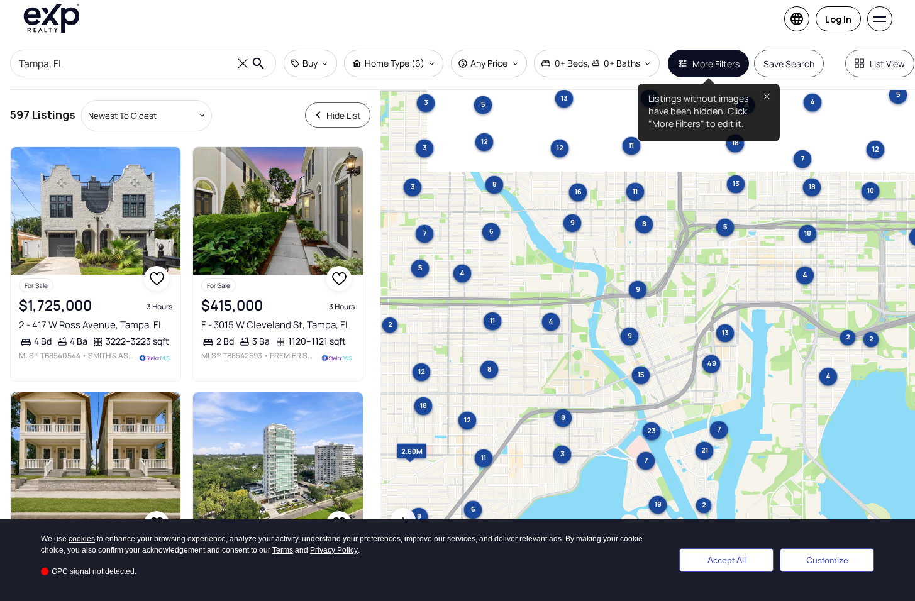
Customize (827, 560)
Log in (838, 19)
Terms (282, 550)
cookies (82, 538)
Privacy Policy (334, 550)
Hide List (343, 115)
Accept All (726, 560)
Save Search (788, 64)
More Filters (716, 64)
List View (887, 64)
